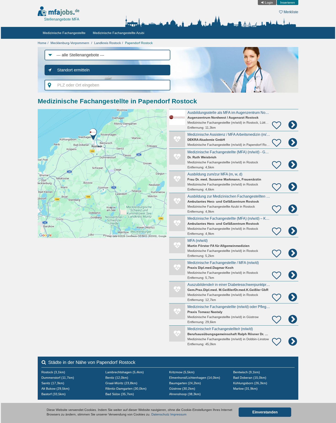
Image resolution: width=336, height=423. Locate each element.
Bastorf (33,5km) (53, 394)
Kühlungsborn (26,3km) (250, 383)
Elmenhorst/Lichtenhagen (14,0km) (194, 377)
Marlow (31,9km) (245, 388)
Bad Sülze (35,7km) (119, 394)
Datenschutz (160, 414)
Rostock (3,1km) (53, 372)
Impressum (178, 414)
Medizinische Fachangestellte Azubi (118, 33)
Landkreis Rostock (107, 43)
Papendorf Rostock (139, 43)
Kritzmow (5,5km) (182, 372)
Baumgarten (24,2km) (185, 383)
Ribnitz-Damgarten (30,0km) (126, 388)
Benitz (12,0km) (116, 377)
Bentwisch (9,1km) (246, 372)
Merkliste (290, 12)
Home (42, 43)
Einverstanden (265, 412)
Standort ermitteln (73, 70)
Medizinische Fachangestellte (64, 33)
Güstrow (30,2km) (182, 388)
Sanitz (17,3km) (52, 383)
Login (269, 2)
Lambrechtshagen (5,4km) (124, 372)
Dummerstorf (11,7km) (57, 377)
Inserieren (287, 2)
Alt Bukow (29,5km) (55, 388)
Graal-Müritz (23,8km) (121, 383)
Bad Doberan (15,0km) (249, 377)
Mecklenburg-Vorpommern (70, 43)
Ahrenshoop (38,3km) (185, 394)
